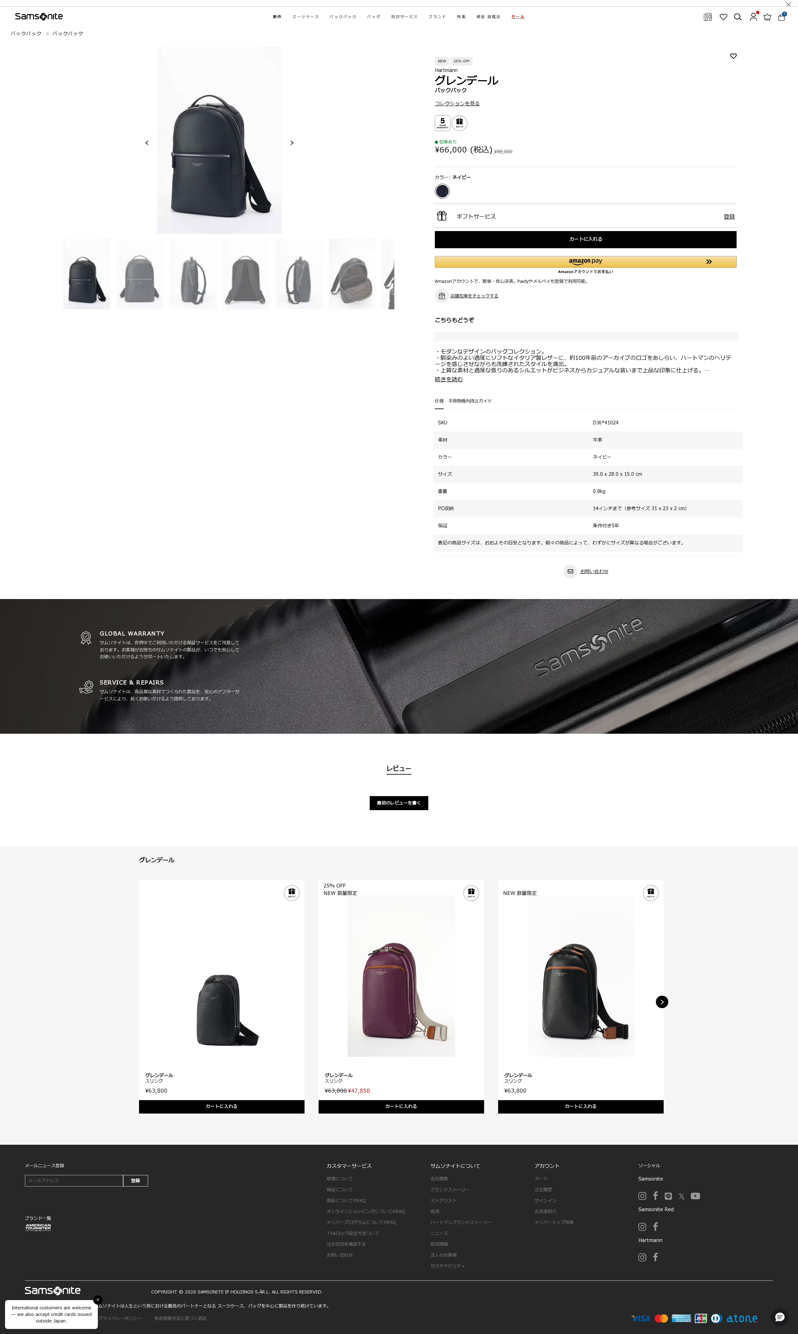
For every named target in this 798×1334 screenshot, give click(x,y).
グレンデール (159, 1075)
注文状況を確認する (346, 1244)
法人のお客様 (443, 1255)
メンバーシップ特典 (554, 1222)
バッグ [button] (374, 17)
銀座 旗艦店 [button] (489, 17)
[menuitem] (277, 17)
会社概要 (439, 1179)
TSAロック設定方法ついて (353, 1233)
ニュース (439, 1233)
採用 (434, 1211)
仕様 (439, 401)
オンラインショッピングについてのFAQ (366, 1211)
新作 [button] (277, 17)
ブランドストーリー (450, 1190)
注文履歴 (543, 1190)
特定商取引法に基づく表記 (180, 1318)
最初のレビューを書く (399, 803)
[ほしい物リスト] (723, 17)
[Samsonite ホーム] (39, 17)
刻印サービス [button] (404, 17)
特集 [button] (461, 17)
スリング (154, 1081)
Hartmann (446, 70)
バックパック (26, 33)
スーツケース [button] (305, 17)
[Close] (788, 3)
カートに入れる (586, 239)
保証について (340, 1190)
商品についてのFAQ (346, 1200)
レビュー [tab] (399, 769)
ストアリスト (443, 1200)
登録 (135, 1180)
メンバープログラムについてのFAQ (361, 1222)
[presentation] (147, 143)
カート (541, 1179)
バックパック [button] (343, 17)
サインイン (545, 1200)
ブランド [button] (438, 17)
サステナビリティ (447, 1266)
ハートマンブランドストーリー (461, 1222)
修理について (340, 1179)
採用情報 (439, 1244)
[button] (518, 17)
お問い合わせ (594, 571)
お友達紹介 (545, 1211)
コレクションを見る (457, 104)
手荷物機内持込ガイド (470, 401)
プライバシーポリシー (120, 1318)
